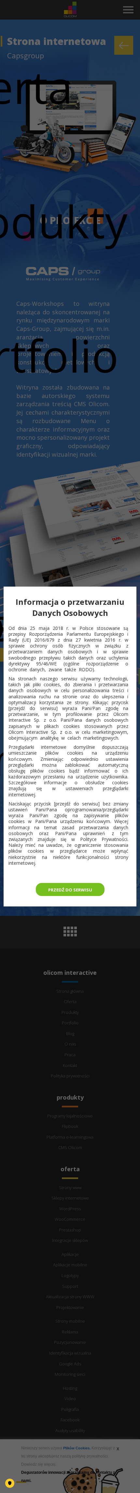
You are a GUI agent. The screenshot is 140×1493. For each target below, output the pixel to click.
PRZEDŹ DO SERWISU (70, 890)
